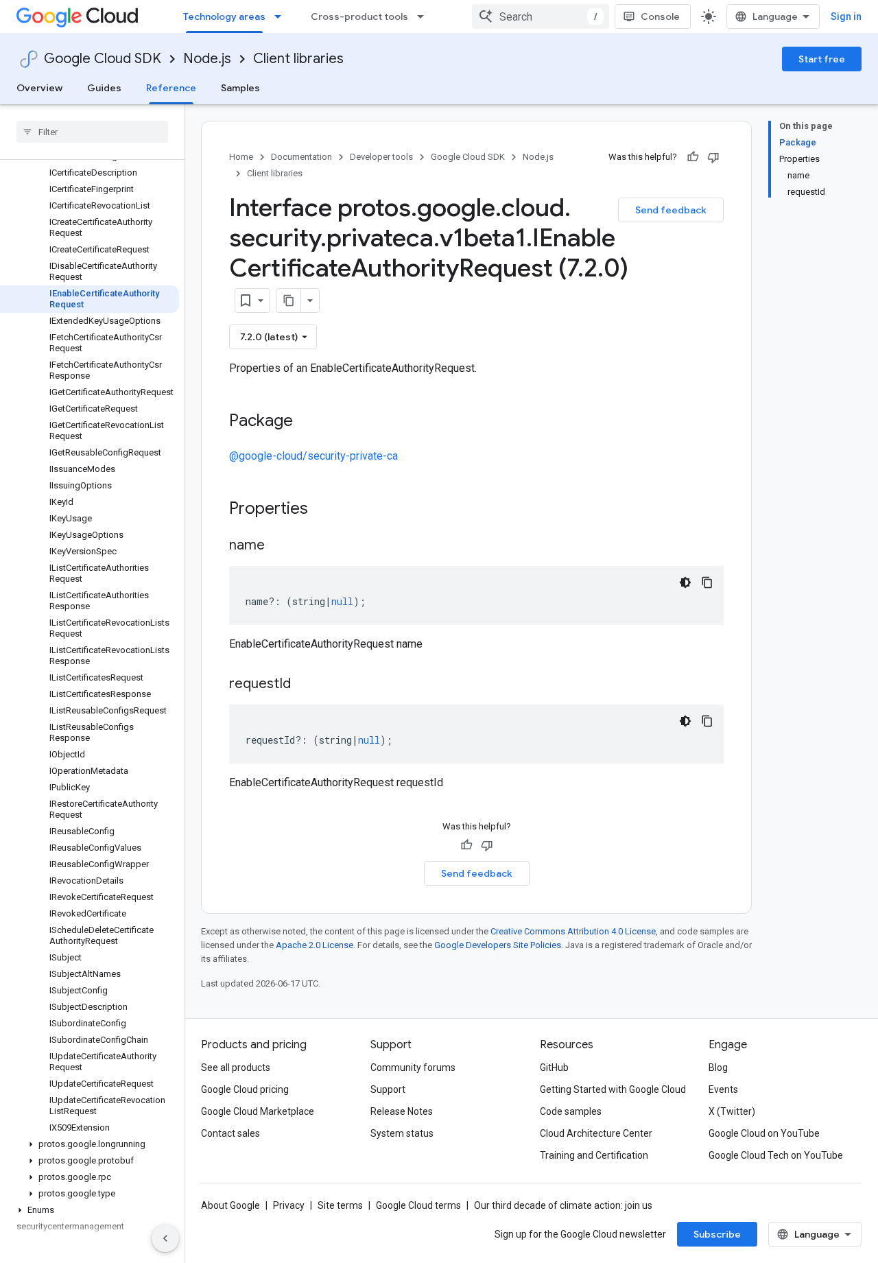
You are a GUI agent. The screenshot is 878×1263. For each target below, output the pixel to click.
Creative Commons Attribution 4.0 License (573, 931)
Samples (240, 88)
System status (402, 1133)
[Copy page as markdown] (288, 300)
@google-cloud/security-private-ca (313, 455)
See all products (235, 1067)
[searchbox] (92, 132)
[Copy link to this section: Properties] (326, 509)
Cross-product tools (359, 16)
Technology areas (224, 16)
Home (241, 157)
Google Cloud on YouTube (764, 1133)
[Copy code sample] (707, 582)
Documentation (301, 157)
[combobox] (540, 16)
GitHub (554, 1067)
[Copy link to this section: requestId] (304, 684)
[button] (89, 1144)
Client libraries (298, 58)
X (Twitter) (732, 1111)
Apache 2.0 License (314, 945)
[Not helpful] (713, 157)
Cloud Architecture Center (596, 1133)
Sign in (846, 16)
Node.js (207, 58)
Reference (171, 88)
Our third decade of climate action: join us (563, 1205)
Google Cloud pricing (245, 1089)
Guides (104, 88)
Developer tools (381, 157)
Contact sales (230, 1133)
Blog (718, 1067)
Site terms (340, 1205)
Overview (39, 88)
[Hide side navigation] (165, 1238)
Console (660, 16)
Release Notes (401, 1111)
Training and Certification (594, 1155)
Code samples (571, 1111)
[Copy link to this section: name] (278, 546)
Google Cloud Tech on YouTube (776, 1155)
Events (723, 1089)
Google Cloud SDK (102, 58)
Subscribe (717, 1234)
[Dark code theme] (685, 582)
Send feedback (671, 210)
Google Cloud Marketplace (257, 1111)
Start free (821, 59)
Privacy (289, 1205)
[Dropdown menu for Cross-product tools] (424, 16)
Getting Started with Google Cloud (613, 1089)
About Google (230, 1205)
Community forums (412, 1067)
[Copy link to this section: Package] (306, 422)
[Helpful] (693, 157)
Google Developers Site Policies (497, 945)
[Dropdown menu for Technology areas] (281, 16)
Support (387, 1089)
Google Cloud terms (418, 1205)
